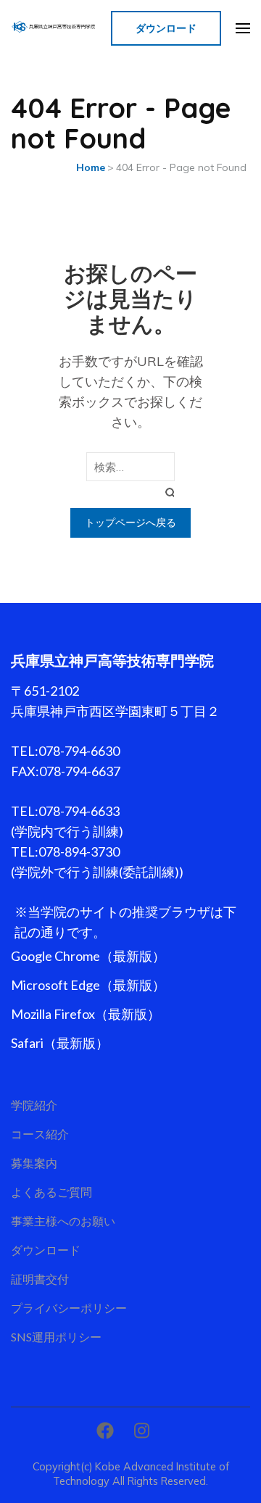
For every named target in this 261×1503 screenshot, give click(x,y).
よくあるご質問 (51, 1192)
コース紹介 (40, 1134)
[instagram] (141, 1430)
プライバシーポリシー (69, 1308)
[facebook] (105, 1430)
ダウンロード (166, 28)
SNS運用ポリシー (56, 1337)
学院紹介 (34, 1105)
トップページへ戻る (130, 522)
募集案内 (34, 1163)
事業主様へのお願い (63, 1221)
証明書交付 (40, 1279)
